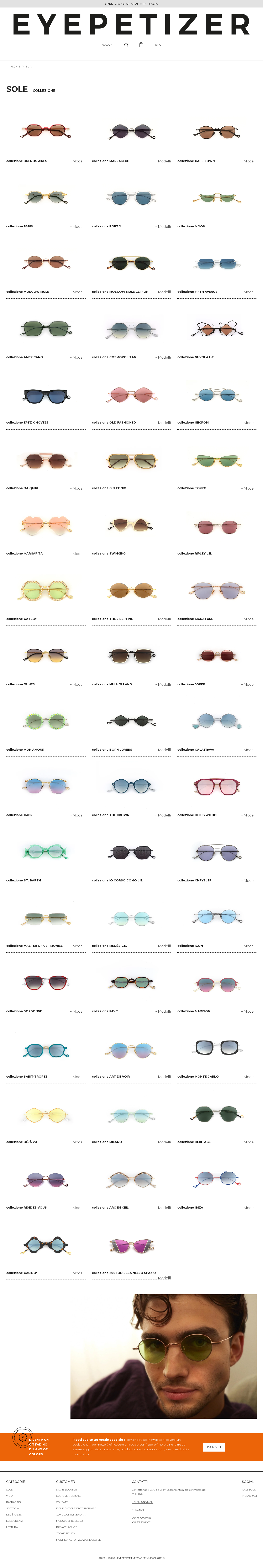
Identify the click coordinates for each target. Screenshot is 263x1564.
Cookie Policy (65, 1533)
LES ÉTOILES (14, 1514)
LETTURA (12, 1527)
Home (15, 66)
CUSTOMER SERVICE (68, 1495)
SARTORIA (12, 1508)
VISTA (9, 1495)
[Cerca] (126, 44)
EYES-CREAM (14, 1520)
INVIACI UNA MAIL (142, 1501)
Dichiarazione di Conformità (76, 1508)
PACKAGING (13, 1502)
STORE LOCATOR (66, 1489)
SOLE (9, 1489)
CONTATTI (62, 1502)
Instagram (249, 1495)
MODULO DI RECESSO (69, 1520)
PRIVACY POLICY (66, 1527)
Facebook (249, 1489)
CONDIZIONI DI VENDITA (70, 1514)
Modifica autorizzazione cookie (78, 1539)
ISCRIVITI (214, 1447)
